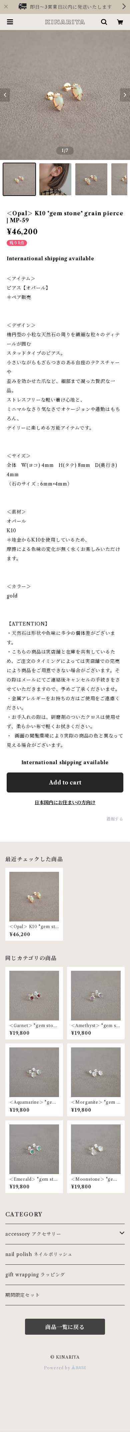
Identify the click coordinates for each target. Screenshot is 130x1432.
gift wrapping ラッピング (35, 1275)
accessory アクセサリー (33, 1234)
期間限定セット (22, 1295)
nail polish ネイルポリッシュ (39, 1254)
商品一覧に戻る (65, 1327)
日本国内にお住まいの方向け (65, 802)
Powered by (58, 1367)
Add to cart (65, 782)
